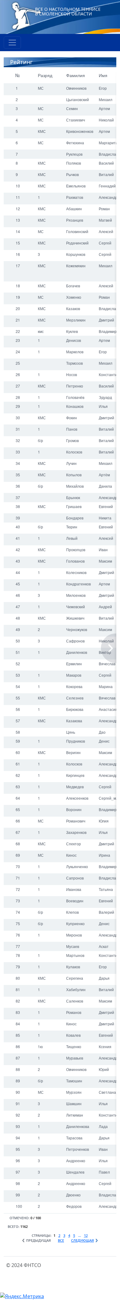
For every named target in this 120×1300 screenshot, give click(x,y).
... (79, 1235)
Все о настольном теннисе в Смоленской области (68, 11)
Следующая (82, 1240)
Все (61, 1240)
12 (86, 1235)
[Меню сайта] (12, 42)
